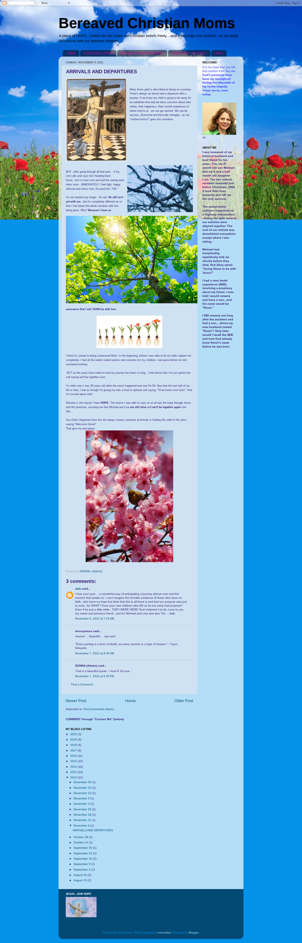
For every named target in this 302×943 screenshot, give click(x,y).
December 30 (83, 782)
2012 (74, 777)
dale (78, 588)
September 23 (83, 853)
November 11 (83, 820)
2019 (74, 739)
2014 (74, 766)
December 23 (83, 787)
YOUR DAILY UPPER (98, 53)
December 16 (83, 793)
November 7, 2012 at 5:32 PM (94, 676)
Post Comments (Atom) (99, 709)
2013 (74, 772)
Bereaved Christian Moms (147, 23)
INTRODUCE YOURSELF (189, 53)
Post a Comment (82, 684)
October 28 (81, 837)
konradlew (164, 932)
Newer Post (76, 701)
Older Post (183, 701)
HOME (71, 53)
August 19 (81, 880)
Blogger (194, 932)
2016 (74, 755)
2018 (74, 744)
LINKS (218, 53)
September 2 (82, 869)
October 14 (81, 842)
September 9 (82, 864)
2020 (74, 734)
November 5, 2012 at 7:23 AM (94, 618)
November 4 (82, 825)
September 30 (83, 847)
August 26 (81, 875)
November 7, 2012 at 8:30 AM (94, 653)
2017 (74, 750)
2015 (74, 761)
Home (130, 701)
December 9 (82, 798)
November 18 (83, 814)
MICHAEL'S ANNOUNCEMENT (142, 53)
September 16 (83, 858)
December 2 (82, 803)
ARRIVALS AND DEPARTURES (93, 830)
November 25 (83, 809)
